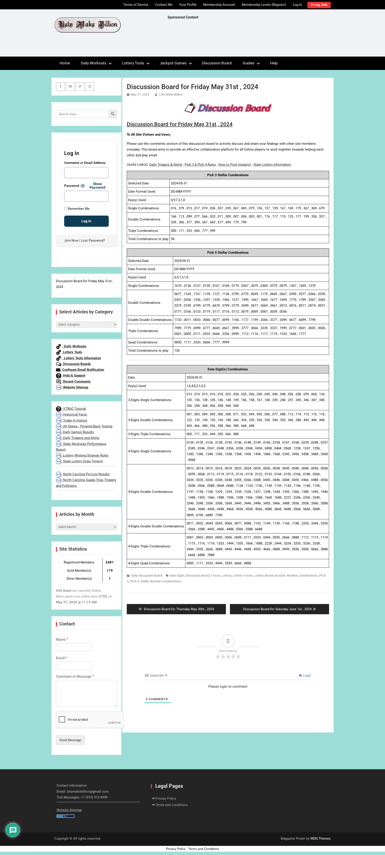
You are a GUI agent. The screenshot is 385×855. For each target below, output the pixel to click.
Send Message (70, 740)
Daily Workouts (93, 63)
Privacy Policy (165, 798)
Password (71, 186)
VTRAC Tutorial (73, 409)
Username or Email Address (85, 163)
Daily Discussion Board (146, 575)
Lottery (226, 575)
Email (61, 658)
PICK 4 (134, 581)
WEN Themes (320, 839)
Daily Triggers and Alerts (80, 438)
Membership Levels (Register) (264, 5)
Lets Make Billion (170, 94)
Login (306, 675)
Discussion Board (217, 63)
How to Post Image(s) (234, 165)
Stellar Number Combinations (161, 581)
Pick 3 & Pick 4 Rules (200, 165)
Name (62, 639)
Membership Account (219, 5)
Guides (248, 63)
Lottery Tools (133, 63)
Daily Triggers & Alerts (165, 165)
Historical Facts (74, 414)
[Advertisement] (249, 39)
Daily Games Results (77, 432)
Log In (297, 5)
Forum (215, 575)
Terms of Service (135, 5)
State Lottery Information (272, 165)
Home (65, 63)
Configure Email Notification (82, 370)
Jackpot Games (173, 63)
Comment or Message (75, 676)
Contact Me (163, 5)
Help (274, 63)
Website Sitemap (74, 387)
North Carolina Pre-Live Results (85, 474)
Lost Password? (93, 241)
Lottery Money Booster (269, 575)
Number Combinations (302, 575)
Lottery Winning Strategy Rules (85, 455)
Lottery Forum (243, 575)
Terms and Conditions (171, 805)
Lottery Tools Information (81, 358)
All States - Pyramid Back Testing (86, 426)
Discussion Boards (76, 364)
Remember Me (78, 209)
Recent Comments (76, 382)
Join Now (71, 241)
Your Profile (188, 5)
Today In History (74, 420)
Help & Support (73, 375)
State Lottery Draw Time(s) (82, 461)
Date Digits (177, 575)
